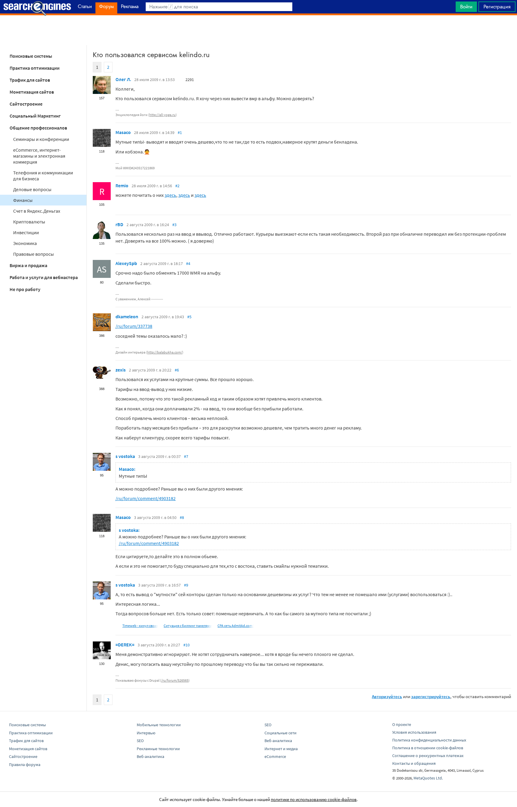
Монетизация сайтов (32, 92)
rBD (119, 224)
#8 (182, 517)
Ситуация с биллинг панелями (188, 625)
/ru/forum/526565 (174, 680)
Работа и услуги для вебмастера (44, 277)
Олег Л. (123, 79)
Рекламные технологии (158, 748)
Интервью (146, 733)
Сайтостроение (26, 104)
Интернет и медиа (281, 748)
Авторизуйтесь (387, 696)
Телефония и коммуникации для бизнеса (43, 176)
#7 (186, 456)
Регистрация (496, 6)
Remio (121, 185)
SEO (140, 740)
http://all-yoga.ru (162, 114)
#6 (177, 370)
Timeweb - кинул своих (140, 625)
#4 (188, 263)
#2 (177, 185)
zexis (120, 370)
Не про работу (25, 289)
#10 (186, 645)
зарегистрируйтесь (430, 696)
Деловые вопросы (32, 189)
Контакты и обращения (414, 763)
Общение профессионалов (38, 128)
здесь (170, 195)
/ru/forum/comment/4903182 (145, 498)
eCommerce (275, 756)
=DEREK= (124, 645)
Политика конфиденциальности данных (429, 740)
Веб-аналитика (150, 756)
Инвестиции (26, 232)
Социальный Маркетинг (35, 116)
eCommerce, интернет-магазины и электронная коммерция (39, 156)
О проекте (401, 724)
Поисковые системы (31, 56)
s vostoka (125, 456)
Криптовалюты (29, 222)
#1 (180, 132)
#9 (186, 585)
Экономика (25, 243)
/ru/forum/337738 (133, 326)
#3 (174, 224)
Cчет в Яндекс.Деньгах (36, 211)
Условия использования (414, 732)
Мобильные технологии (159, 724)
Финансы (23, 200)
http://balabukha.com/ (164, 352)
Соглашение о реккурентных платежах (427, 755)
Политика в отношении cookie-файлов (427, 747)
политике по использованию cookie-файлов (314, 799)
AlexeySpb (126, 263)
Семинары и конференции (41, 139)
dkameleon (126, 316)
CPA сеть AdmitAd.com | (236, 625)
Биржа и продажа (28, 265)
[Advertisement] (258, 30)
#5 (189, 316)
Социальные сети (280, 733)
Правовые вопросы (33, 254)
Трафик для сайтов (30, 80)
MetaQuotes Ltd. (428, 778)
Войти (466, 6)
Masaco (123, 132)
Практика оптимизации (35, 68)
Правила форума (24, 764)
